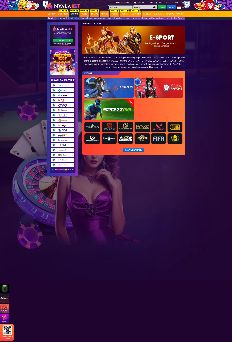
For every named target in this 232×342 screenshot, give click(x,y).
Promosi (180, 14)
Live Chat (140, 2)
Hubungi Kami (155, 2)
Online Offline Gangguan (63, 169)
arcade (104, 14)
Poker (114, 14)
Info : (50, 18)
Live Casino (135, 14)
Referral (170, 14)
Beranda (52, 14)
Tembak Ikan (158, 14)
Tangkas (147, 14)
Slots (84, 14)
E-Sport (74, 14)
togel (125, 14)
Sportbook (63, 14)
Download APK (124, 2)
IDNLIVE (94, 14)
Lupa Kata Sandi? (172, 2)
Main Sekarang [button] (133, 150)
